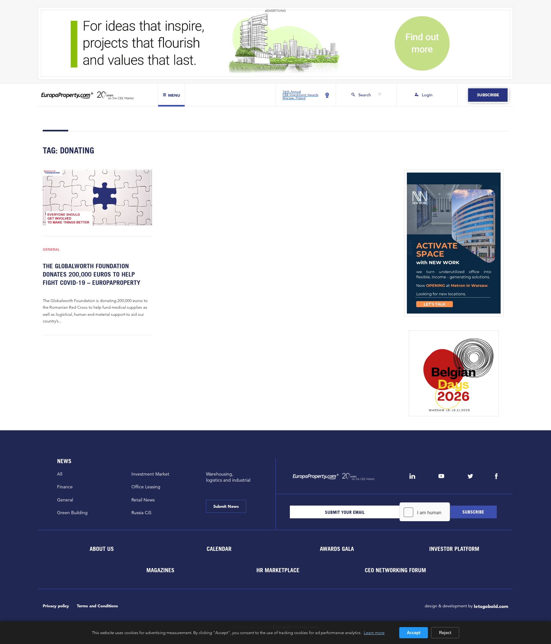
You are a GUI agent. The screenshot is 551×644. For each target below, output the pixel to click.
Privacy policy (56, 606)
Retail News (143, 500)
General (51, 250)
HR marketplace (277, 570)
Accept (413, 632)
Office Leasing (145, 487)
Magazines (160, 570)
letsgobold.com (491, 606)
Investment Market (150, 474)
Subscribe (488, 95)
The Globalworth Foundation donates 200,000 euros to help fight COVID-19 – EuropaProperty (91, 274)
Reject (445, 632)
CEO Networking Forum (395, 570)
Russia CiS (141, 512)
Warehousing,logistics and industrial (228, 477)
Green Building (72, 512)
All (59, 474)
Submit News (226, 506)
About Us (101, 548)
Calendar (219, 548)
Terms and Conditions (97, 606)
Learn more (374, 632)
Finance (65, 487)
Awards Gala (337, 548)
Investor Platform (454, 548)
